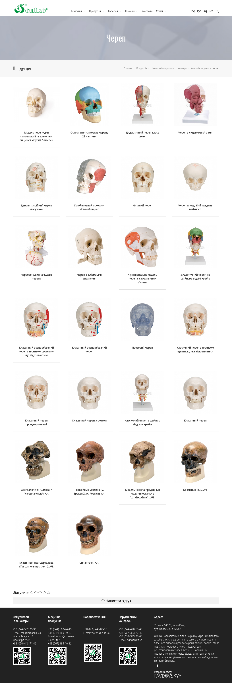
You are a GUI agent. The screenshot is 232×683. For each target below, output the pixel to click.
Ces (211, 11)
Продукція (95, 11)
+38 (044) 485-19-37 (60, 633)
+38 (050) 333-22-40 (130, 636)
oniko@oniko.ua (65, 636)
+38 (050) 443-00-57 (95, 629)
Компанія (76, 11)
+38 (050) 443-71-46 (24, 643)
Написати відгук (118, 600)
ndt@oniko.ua (134, 640)
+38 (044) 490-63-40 (130, 629)
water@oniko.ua (100, 633)
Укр (193, 11)
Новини (129, 11)
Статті (159, 11)
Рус (199, 11)
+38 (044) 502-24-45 (60, 629)
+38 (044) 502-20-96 (24, 629)
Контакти (147, 11)
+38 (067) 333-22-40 (130, 633)
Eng (205, 11)
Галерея (113, 11)
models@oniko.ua (31, 633)
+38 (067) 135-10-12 (60, 643)
